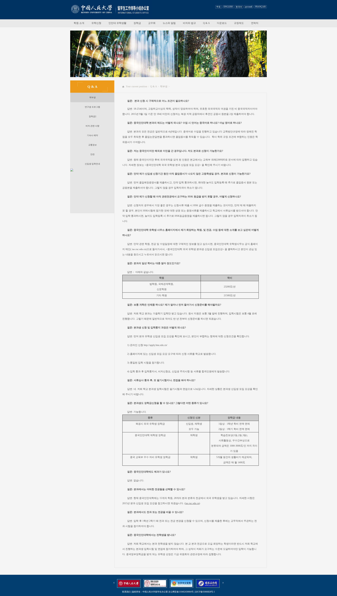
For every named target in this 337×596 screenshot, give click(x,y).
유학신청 (96, 23)
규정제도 (239, 23)
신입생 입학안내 (92, 164)
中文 (218, 7)
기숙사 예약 (92, 135)
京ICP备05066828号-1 (205, 592)
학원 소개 (79, 23)
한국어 (239, 7)
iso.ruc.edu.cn (192, 503)
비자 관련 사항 (92, 126)
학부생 (92, 97)
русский (248, 6)
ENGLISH (228, 6)
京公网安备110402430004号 (181, 592)
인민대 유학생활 (117, 23)
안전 (92, 154)
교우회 (152, 23)
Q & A (206, 23)
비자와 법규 (189, 23)
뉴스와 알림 (169, 23)
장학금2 (92, 116)
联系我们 (126, 592)
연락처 (254, 23)
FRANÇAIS (260, 6)
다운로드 (222, 23)
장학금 (137, 23)
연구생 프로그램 (92, 107)
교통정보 (92, 145)
